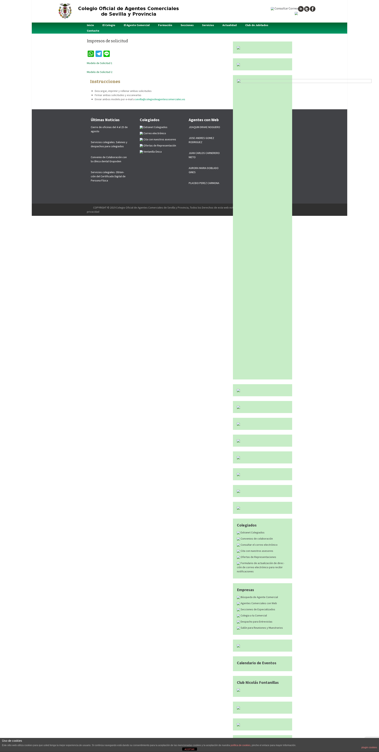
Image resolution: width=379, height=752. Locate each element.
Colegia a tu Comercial (253, 615)
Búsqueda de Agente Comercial (259, 597)
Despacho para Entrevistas (256, 621)
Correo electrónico (154, 133)
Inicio (90, 25)
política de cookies (240, 745)
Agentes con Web (204, 119)
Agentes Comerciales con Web (258, 603)
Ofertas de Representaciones (258, 557)
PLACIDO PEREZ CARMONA (204, 183)
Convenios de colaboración (256, 538)
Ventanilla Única (152, 151)
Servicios (208, 25)
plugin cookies (369, 747)
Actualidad (229, 25)
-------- (90, 207)
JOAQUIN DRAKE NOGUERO (204, 127)
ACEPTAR (189, 749)
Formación (165, 25)
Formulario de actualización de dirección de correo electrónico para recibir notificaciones (260, 567)
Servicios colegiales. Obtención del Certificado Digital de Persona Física (108, 176)
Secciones (187, 25)
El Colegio (108, 25)
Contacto (93, 30)
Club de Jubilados (256, 25)
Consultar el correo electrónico (259, 544)
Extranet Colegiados (252, 532)
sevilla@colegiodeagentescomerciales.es (160, 99)
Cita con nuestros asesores (256, 551)
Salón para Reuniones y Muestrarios (261, 627)
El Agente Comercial (137, 25)
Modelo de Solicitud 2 (99, 72)
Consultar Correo (286, 8)
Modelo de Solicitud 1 (99, 63)
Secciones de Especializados (257, 609)
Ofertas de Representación (159, 145)
